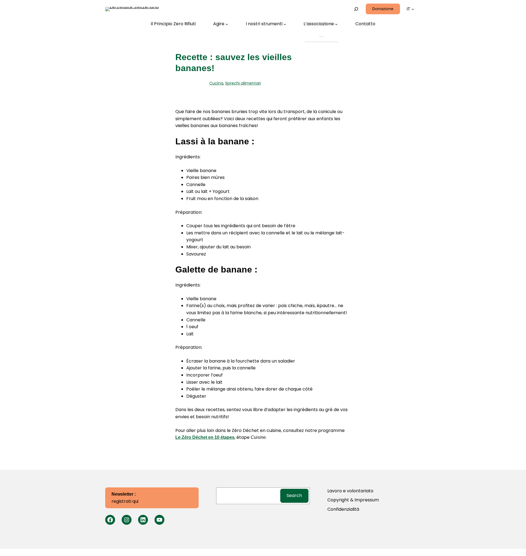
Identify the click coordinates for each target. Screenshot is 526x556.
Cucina (216, 83)
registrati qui (125, 498)
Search (294, 495)
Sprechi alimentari (243, 83)
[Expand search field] (356, 9)
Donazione (382, 9)
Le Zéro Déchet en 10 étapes (205, 437)
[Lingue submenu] (412, 9)
